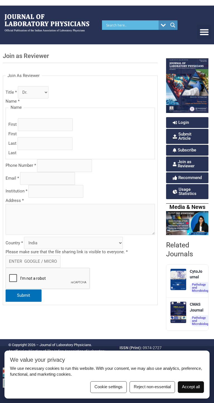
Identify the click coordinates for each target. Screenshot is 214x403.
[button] (204, 32)
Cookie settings (108, 387)
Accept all (191, 387)
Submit (23, 295)
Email (12, 178)
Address (15, 200)
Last (13, 143)
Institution (16, 191)
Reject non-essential (152, 387)
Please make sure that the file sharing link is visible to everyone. (67, 251)
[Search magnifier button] (172, 25)
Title (11, 92)
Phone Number (21, 165)
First (13, 124)
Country (14, 242)
